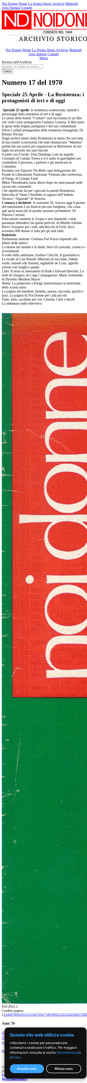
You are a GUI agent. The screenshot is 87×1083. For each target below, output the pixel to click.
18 (48, 1015)
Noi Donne (10, 4)
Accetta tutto (27, 1068)
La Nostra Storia (39, 4)
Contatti (26, 8)
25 (73, 1015)
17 (44, 1015)
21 (58, 1015)
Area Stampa (11, 8)
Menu (43, 58)
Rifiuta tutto (64, 1068)
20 (55, 1015)
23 (65, 1015)
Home (23, 4)
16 (40, 1015)
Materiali (71, 4)
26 (76, 1015)
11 (23, 1015)
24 (69, 1015)
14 (33, 1015)
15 (37, 1015)
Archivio (58, 4)
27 (80, 1015)
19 (51, 1015)
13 (30, 1015)
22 (62, 1015)
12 (26, 1015)
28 (83, 1015)
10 (19, 1015)
